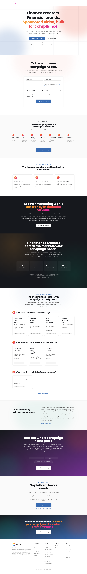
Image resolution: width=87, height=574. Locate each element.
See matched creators (43, 101)
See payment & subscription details (43, 508)
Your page (36, 545)
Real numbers (37, 553)
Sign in (73, 2)
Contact (56, 547)
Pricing (35, 555)
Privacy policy (69, 547)
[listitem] (19, 326)
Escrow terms (69, 553)
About (56, 545)
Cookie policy (68, 549)
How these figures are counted (43, 277)
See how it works (52, 38)
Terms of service (69, 545)
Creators (68, 2)
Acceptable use (69, 551)
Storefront (36, 547)
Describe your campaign (37, 38)
